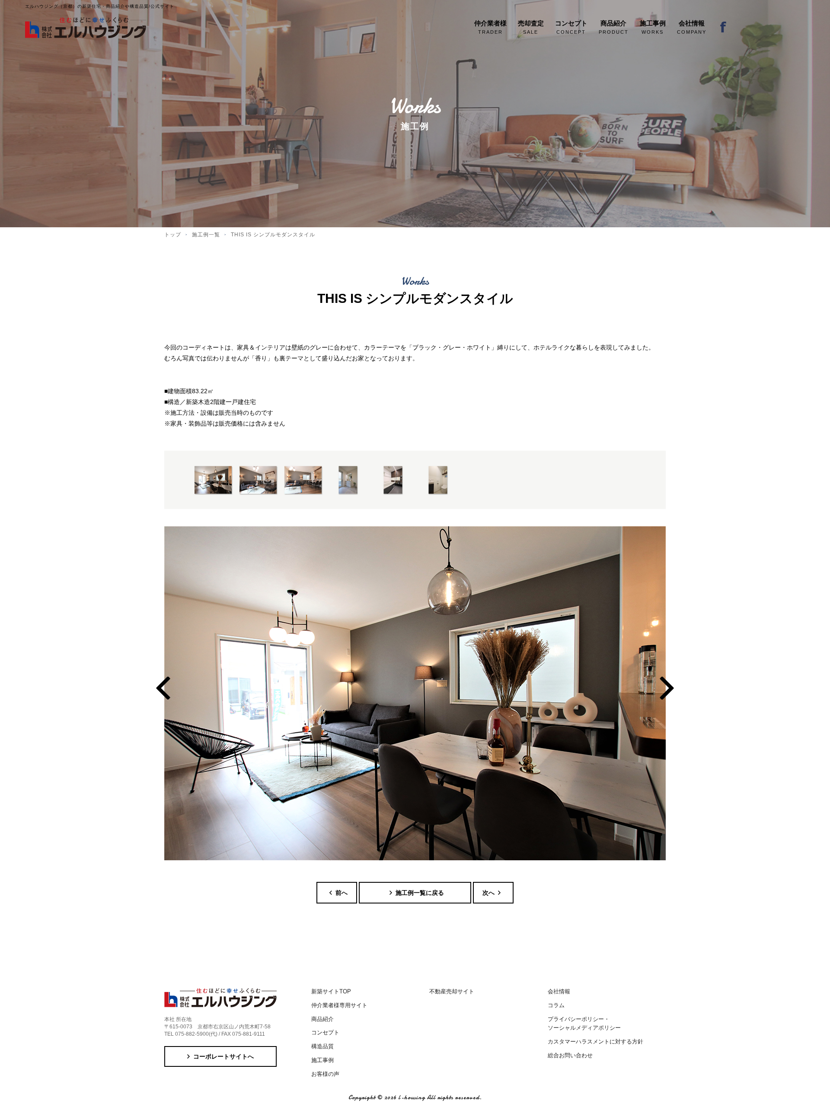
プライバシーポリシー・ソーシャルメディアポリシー (584, 1023)
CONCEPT (571, 27)
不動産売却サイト (451, 991)
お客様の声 (325, 1074)
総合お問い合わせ (570, 1055)
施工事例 (322, 1060)
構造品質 (322, 1046)
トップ (172, 235)
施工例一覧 (206, 235)
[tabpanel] (415, 693)
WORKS (653, 27)
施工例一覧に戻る (420, 892)
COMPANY (691, 27)
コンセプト (325, 1032)
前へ (341, 892)
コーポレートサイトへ (223, 1056)
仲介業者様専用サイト (339, 1005)
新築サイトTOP (331, 991)
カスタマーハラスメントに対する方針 (595, 1041)
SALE (531, 27)
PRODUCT (614, 27)
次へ (488, 892)
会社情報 (559, 991)
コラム (556, 1005)
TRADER (490, 27)
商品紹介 (322, 1019)
